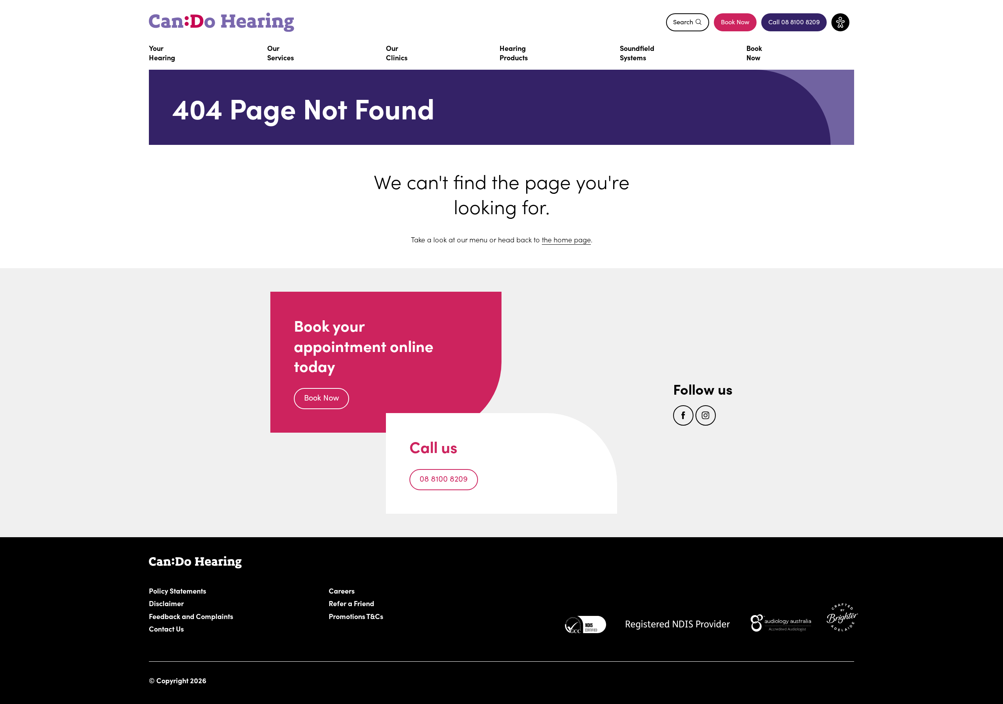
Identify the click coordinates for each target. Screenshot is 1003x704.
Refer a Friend (351, 603)
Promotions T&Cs (356, 616)
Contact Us (166, 628)
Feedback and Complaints (191, 616)
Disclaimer (166, 603)
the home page (566, 239)
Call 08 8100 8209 (797, 24)
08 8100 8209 (444, 478)
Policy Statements (177, 590)
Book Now (735, 22)
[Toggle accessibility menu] (840, 22)
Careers (386, 590)
